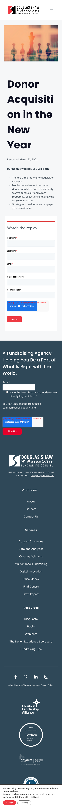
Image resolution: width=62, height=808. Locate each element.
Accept (9, 803)
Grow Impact (31, 594)
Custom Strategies (31, 541)
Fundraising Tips (31, 649)
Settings (24, 803)
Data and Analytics (31, 549)
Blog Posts (31, 619)
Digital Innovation (31, 571)
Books (31, 626)
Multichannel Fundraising (31, 564)
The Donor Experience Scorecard (31, 641)
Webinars (31, 634)
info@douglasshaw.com (42, 475)
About (31, 501)
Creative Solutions (31, 556)
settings (35, 796)
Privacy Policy (47, 685)
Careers (31, 509)
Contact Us (31, 516)
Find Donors (31, 586)
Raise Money (31, 579)
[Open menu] (51, 10)
